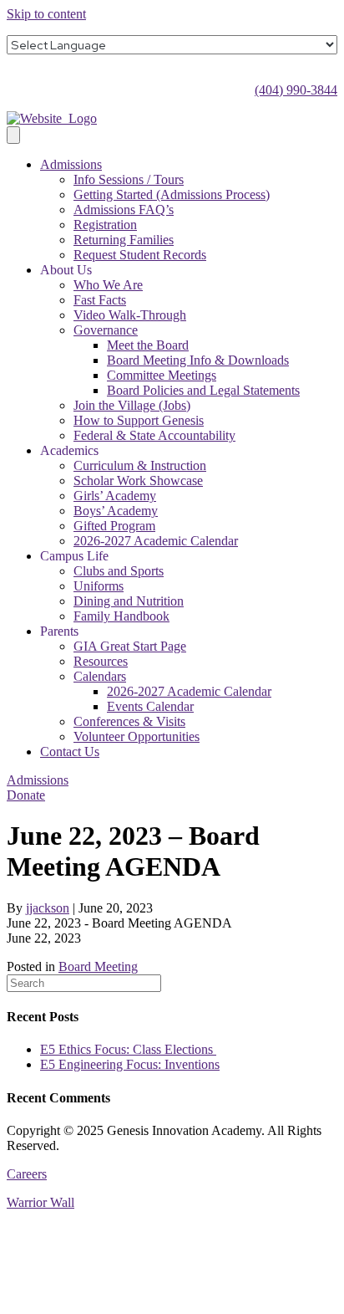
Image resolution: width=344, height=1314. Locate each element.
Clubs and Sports (118, 571)
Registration (105, 224)
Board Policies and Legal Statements (203, 390)
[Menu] (13, 135)
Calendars (99, 676)
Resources (100, 661)
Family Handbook (121, 616)
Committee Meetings (161, 375)
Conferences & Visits (129, 721)
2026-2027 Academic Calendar (155, 541)
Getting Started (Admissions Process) (171, 194)
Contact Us (69, 751)
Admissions (71, 164)
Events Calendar (150, 706)
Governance (105, 330)
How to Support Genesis (138, 420)
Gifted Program (114, 526)
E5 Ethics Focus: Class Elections (128, 1049)
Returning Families (123, 240)
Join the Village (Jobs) (131, 405)
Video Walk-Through (129, 315)
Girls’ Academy (114, 495)
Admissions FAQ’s (123, 209)
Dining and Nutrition (128, 601)
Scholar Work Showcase (138, 480)
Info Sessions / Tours (128, 179)
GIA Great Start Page (129, 646)
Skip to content (46, 14)
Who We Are (108, 285)
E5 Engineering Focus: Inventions (130, 1064)
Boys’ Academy (115, 511)
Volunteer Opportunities (136, 736)
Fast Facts (99, 300)
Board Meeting (98, 966)
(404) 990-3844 (296, 90)
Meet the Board (148, 345)
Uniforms (98, 586)
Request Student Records (139, 255)
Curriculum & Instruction (139, 465)
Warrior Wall (40, 1202)
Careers (27, 1174)
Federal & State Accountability (154, 435)
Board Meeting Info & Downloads (198, 360)
